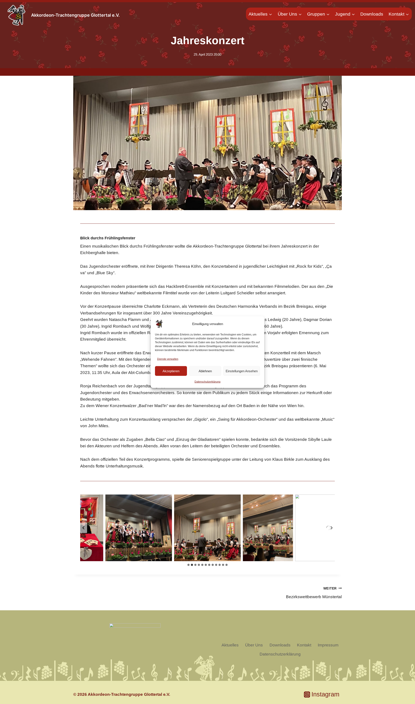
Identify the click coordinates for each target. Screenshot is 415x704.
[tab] (188, 565)
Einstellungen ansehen (242, 371)
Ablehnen (205, 371)
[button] (138, 528)
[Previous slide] (83, 528)
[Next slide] (331, 528)
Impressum (328, 645)
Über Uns (254, 645)
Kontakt (304, 645)
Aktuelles (230, 645)
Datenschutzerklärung (207, 381)
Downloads (371, 13)
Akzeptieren (171, 371)
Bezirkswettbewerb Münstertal (314, 592)
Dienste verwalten (167, 358)
